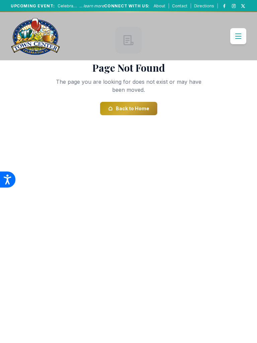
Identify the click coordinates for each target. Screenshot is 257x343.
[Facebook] (224, 6)
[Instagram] (233, 6)
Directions (204, 5)
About (159, 5)
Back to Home (132, 108)
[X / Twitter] (243, 6)
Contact (179, 5)
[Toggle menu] (238, 36)
